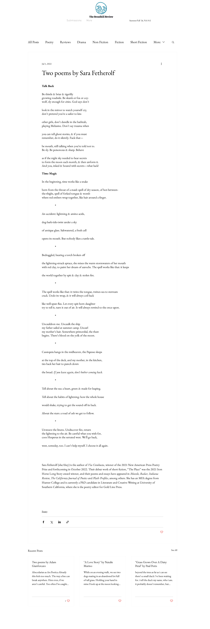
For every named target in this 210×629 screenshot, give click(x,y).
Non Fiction (100, 42)
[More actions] (161, 64)
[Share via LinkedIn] (59, 522)
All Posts (33, 42)
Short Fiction (138, 42)
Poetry (49, 42)
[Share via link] (67, 522)
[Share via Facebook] (43, 522)
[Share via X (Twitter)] (51, 522)
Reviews (65, 42)
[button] (173, 42)
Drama (81, 42)
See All (174, 550)
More (157, 42)
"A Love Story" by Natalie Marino (98, 564)
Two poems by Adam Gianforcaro (44, 564)
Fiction (119, 42)
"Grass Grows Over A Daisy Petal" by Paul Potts (151, 564)
